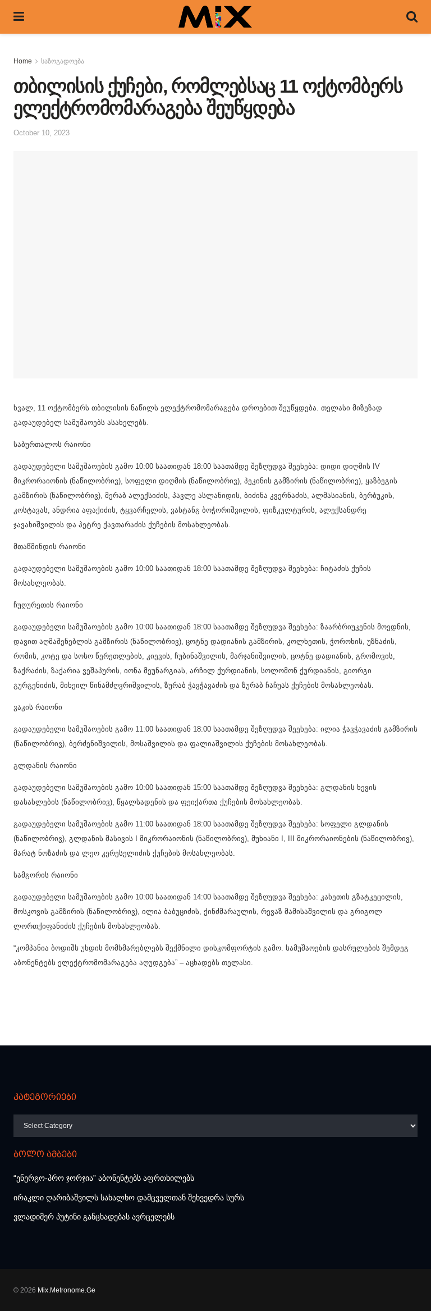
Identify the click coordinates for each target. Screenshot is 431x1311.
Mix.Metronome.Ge (66, 1290)
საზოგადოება (62, 61)
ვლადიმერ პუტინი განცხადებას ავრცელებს (94, 1216)
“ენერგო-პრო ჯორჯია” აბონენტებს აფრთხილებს (103, 1177)
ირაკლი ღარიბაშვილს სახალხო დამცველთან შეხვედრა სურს (128, 1197)
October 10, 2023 (41, 133)
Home (22, 61)
